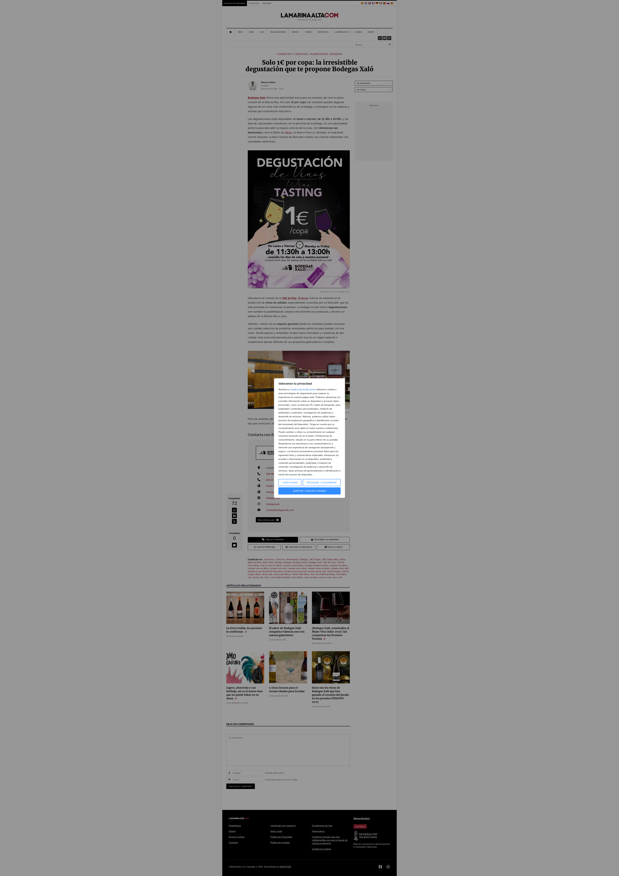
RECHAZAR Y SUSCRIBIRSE (322, 482)
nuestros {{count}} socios (302, 389)
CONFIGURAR (290, 482)
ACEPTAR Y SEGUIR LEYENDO (309, 491)
